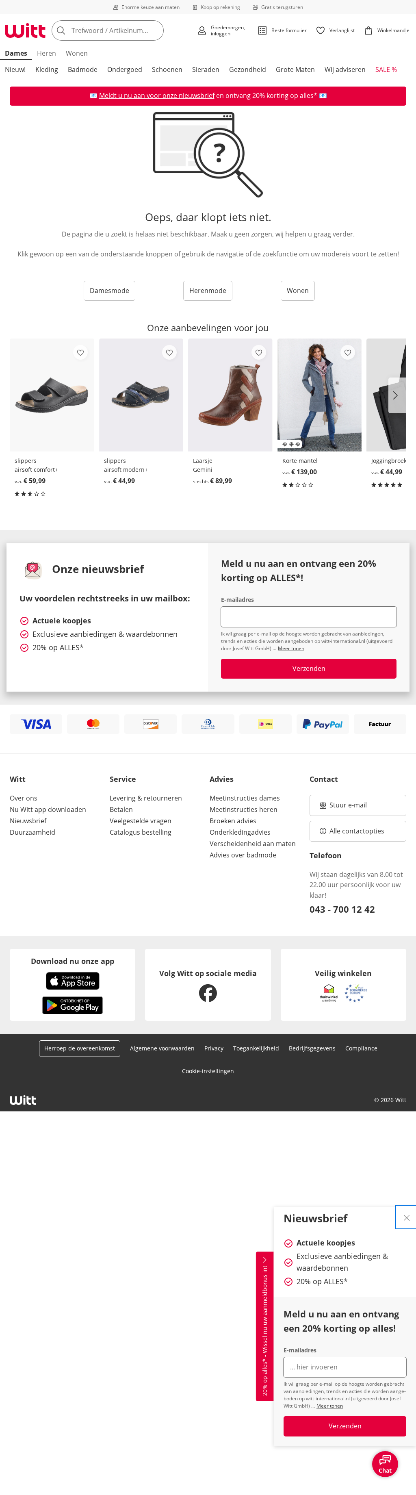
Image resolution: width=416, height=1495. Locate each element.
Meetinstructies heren (243, 809)
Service (123, 779)
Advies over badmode (243, 855)
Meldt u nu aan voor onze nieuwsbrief (156, 95)
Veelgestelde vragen (140, 820)
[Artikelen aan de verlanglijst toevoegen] (80, 352)
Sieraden (205, 69)
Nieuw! (15, 69)
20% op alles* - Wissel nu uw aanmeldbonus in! (265, 1331)
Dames (16, 53)
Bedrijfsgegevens (312, 1048)
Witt (18, 779)
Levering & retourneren (146, 798)
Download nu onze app (72, 961)
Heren (46, 53)
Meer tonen (329, 1405)
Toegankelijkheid (256, 1048)
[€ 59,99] (52, 394)
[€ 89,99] (230, 394)
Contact (324, 779)
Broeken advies (233, 820)
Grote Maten (295, 69)
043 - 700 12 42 (342, 909)
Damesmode (109, 290)
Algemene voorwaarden (162, 1048)
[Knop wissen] (155, 30)
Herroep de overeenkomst (79, 1048)
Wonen (77, 53)
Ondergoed (124, 69)
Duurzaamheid (32, 832)
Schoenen (167, 69)
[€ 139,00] (319, 394)
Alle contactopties (356, 831)
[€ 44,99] (141, 394)
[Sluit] (406, 1217)
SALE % (386, 69)
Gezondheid (247, 69)
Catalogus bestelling (140, 832)
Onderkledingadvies (240, 832)
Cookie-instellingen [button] (208, 1071)
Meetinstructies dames (245, 798)
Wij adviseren (345, 69)
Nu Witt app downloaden (48, 809)
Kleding (46, 69)
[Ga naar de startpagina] (25, 30)
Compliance (361, 1048)
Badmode (83, 69)
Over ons (23, 798)
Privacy (213, 1048)
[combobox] (121, 30)
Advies (222, 779)
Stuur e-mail (348, 807)
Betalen (121, 809)
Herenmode (207, 290)
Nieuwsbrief (28, 820)
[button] (397, 395)
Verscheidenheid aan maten (253, 843)
